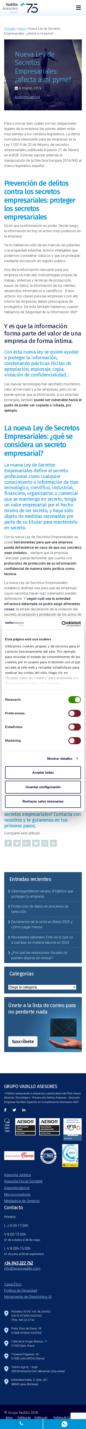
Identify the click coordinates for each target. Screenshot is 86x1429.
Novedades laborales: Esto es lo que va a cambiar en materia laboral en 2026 (42, 940)
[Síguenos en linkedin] (23, 1110)
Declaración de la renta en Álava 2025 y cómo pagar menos (42, 924)
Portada (9, 29)
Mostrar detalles (60, 758)
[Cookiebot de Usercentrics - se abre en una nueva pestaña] (62, 624)
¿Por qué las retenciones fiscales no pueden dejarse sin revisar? (39, 955)
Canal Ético (13, 1284)
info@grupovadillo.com (22, 1268)
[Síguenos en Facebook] (5, 1110)
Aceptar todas (43, 772)
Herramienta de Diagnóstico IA (28, 1297)
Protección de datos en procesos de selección (40, 909)
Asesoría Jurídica (17, 1175)
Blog (22, 29)
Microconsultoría (17, 1194)
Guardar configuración (43, 787)
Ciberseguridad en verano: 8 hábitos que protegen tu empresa (42, 894)
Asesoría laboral (27, 97)
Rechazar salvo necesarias (43, 801)
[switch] (74, 713)
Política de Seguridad (20, 1290)
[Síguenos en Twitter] (14, 1110)
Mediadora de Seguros (22, 1201)
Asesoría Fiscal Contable (23, 1181)
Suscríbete (23, 1041)
